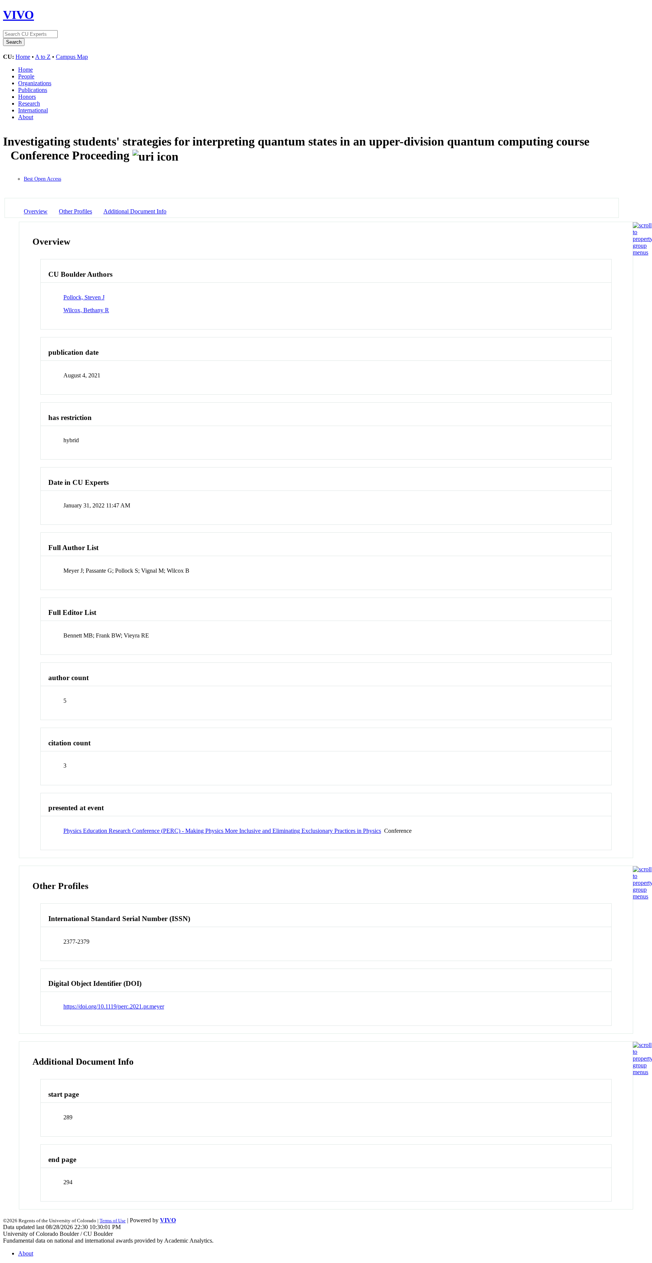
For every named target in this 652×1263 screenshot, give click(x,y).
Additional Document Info (134, 211)
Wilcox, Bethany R (86, 310)
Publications (32, 90)
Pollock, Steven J (84, 297)
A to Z (43, 57)
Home (22, 57)
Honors (27, 96)
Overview (36, 211)
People (26, 76)
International (33, 110)
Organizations (34, 83)
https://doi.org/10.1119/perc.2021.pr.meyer (113, 1006)
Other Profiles (75, 211)
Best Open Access (42, 179)
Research (29, 103)
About (25, 117)
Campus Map (72, 57)
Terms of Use (113, 1220)
